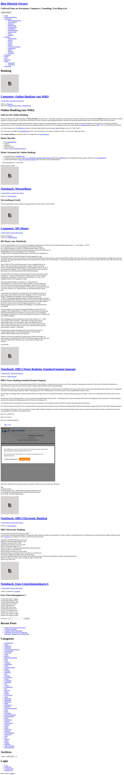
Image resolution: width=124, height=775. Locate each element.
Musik (6, 703)
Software (7, 721)
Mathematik (7, 698)
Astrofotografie (12, 27)
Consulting (7, 55)
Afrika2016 (11, 64)
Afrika (6, 644)
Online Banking (11, 196)
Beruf (6, 659)
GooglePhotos (8, 687)
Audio (6, 654)
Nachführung (12, 28)
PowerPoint (7, 713)
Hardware (7, 690)
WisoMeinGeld (26, 105)
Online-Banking (12, 237)
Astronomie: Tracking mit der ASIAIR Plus (16, 634)
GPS (5, 689)
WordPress (11, 53)
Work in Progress (9, 746)
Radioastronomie (13, 30)
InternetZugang (44, 134)
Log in (6, 765)
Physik (6, 711)
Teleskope (11, 24)
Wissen (6, 741)
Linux (6, 697)
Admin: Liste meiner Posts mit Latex (14, 627)
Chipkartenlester (12, 105)
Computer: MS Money (15, 228)
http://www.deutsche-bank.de (27, 159)
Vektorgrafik (8, 734)
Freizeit (6, 679)
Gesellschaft (7, 680)
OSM (6, 710)
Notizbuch (7, 60)
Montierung (7, 700)
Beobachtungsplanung (14, 20)
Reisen (6, 61)
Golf (5, 58)
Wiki (5, 738)
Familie (6, 56)
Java (53, 128)
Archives (3, 756)
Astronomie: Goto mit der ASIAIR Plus (15, 632)
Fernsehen (7, 671)
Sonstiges (10, 35)
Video (6, 736)
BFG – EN (7, 424)
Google (6, 685)
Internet (10, 45)
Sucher (10, 33)
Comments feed (8, 768)
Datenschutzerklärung (10, 17)
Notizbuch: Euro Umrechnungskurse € (25, 583)
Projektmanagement (10, 715)
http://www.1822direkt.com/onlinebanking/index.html (37, 158)
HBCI (19, 105)
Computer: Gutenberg (10, 629)
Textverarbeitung (9, 733)
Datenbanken (8, 664)
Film (5, 674)
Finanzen (9, 104)
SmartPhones (12, 48)
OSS (11, 148)
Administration (12, 38)
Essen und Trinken (9, 667)
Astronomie (7, 19)
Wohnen (6, 742)
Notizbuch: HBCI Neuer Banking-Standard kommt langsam (38, 369)
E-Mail (10, 43)
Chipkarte (7, 537)
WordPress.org (8, 770)
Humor (6, 692)
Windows (10, 51)
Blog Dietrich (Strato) (14, 3)
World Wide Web (9, 747)
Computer (7, 37)
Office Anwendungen (14, 46)
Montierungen (12, 25)
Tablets (10, 50)
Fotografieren (8, 677)
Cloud (6, 661)
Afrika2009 (11, 63)
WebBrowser (21, 128)
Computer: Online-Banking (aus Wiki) (25, 96)
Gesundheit (7, 682)
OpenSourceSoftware (20, 148)
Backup (10, 40)
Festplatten (7, 672)
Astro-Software (12, 22)
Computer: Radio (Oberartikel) (13, 631)
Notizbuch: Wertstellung (16, 188)
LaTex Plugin (8, 695)
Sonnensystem (12, 32)
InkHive (12, 773)
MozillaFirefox (101, 158)
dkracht (22, 101)
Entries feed (7, 767)
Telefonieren (8, 729)
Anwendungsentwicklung (11, 649)
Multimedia (7, 702)
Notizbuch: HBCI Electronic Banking (24, 518)
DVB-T (10, 42)
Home (6, 15)
